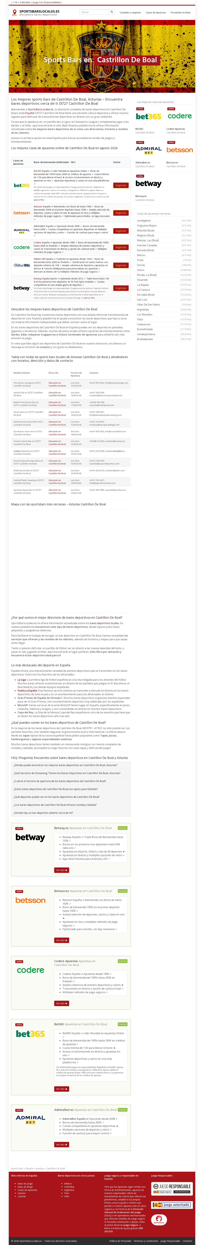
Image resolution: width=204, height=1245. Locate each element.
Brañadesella (164, 339)
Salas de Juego (25, 1183)
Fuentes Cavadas (164, 245)
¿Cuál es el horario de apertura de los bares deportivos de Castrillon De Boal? (60, 781)
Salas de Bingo (25, 1186)
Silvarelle (164, 280)
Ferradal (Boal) (164, 294)
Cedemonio (164, 324)
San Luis (164, 299)
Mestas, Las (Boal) (164, 240)
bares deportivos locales (104, 623)
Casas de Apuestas (27, 1189)
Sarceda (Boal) (164, 250)
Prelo (164, 260)
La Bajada (164, 285)
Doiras (164, 265)
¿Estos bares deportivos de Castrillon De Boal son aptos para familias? (56, 789)
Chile (66, 1196)
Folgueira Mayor (164, 225)
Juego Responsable (170, 1240)
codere (118, 451)
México (68, 1183)
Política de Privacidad (120, 1240)
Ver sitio (60, 870)
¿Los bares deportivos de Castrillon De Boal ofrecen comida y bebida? (55, 805)
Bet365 (37, 170)
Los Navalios (164, 314)
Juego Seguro (130, 1225)
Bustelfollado (164, 329)
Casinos (22, 1193)
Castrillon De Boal (99, 828)
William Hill (39, 258)
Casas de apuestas (156, 13)
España (29, 113)
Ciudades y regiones (130, 13)
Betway (38, 278)
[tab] (71, 765)
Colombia (69, 1186)
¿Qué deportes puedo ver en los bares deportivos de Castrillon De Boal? (57, 797)
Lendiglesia (164, 220)
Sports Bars (17, 1168)
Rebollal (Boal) (164, 230)
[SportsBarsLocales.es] (36, 13)
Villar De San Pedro (164, 304)
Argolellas (164, 309)
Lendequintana (164, 334)
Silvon (164, 270)
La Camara (164, 289)
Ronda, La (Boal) (164, 275)
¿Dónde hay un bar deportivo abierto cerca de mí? (43, 813)
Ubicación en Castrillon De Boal (57, 384)
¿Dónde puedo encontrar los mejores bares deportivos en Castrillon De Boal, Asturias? (65, 765)
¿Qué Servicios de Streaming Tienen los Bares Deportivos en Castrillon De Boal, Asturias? (67, 773)
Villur (164, 319)
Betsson (38, 206)
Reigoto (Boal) (164, 235)
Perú (66, 1193)
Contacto (187, 1240)
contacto (45, 347)
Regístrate (121, 185)
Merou (164, 255)
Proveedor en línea (180, 13)
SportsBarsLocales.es (40, 109)
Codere (37, 242)
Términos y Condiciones (145, 1240)
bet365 (37, 190)
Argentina (69, 1189)
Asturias (40, 1168)
